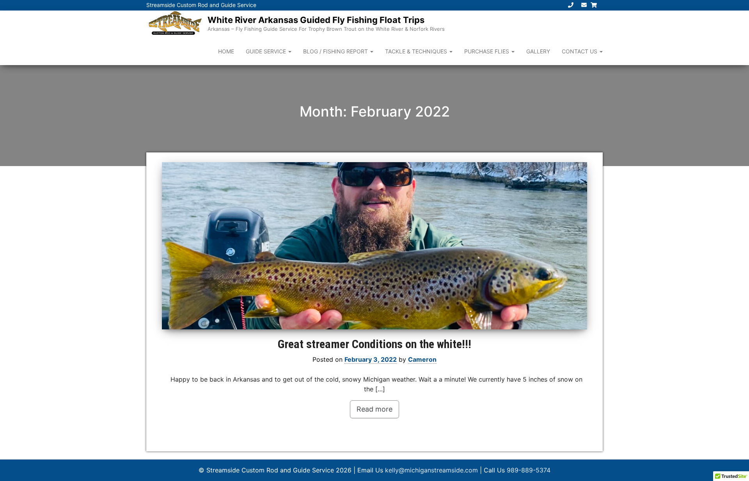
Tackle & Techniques (417, 51)
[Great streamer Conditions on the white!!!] (374, 245)
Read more (374, 409)
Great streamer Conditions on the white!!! (374, 344)
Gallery (538, 51)
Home (226, 51)
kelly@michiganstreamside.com (431, 470)
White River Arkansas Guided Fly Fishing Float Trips (316, 20)
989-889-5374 (528, 470)
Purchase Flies (487, 51)
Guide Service (267, 51)
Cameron (422, 359)
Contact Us (580, 51)
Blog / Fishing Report (336, 51)
